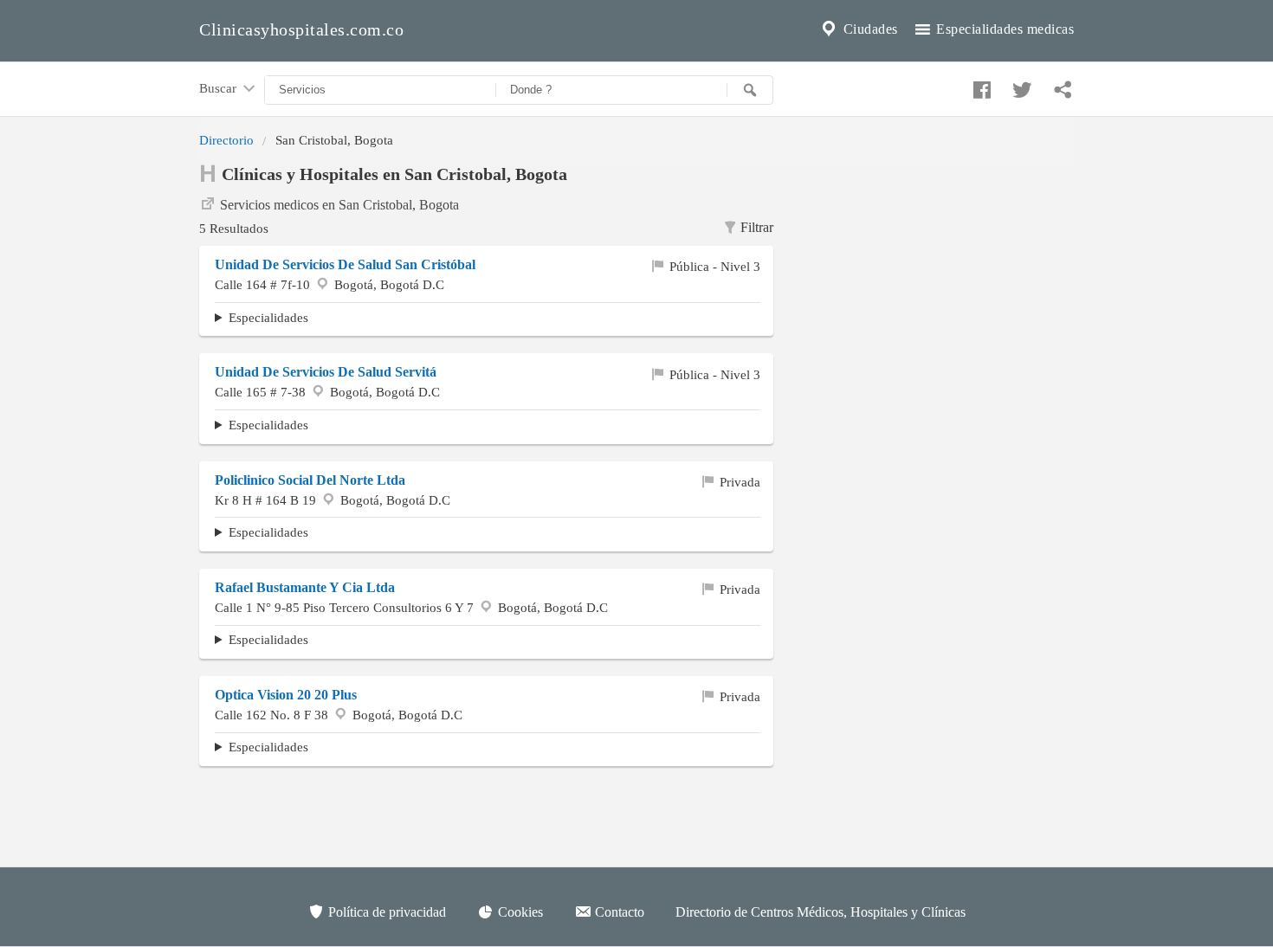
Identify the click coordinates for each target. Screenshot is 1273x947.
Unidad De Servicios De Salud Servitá (325, 371)
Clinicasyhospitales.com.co (301, 29)
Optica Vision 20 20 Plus (286, 694)
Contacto (617, 912)
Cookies (518, 912)
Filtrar (756, 227)
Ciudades (868, 29)
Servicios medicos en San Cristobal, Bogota (339, 204)
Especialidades (268, 317)
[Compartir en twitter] (1020, 86)
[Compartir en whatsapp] (1061, 86)
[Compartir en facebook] (979, 86)
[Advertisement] (936, 269)
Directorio (226, 139)
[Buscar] (749, 90)
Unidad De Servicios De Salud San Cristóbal (345, 264)
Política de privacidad (385, 912)
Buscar (219, 88)
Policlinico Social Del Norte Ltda (310, 480)
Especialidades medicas (1004, 29)
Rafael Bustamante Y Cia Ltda (305, 587)
